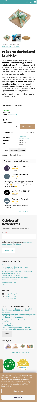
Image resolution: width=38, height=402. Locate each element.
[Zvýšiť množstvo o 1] (16, 126)
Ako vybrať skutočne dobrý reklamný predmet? (16, 320)
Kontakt (4, 284)
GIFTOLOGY (13, 114)
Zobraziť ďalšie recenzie (27, 212)
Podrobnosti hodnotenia (11, 47)
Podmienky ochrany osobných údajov (15, 278)
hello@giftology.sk (11, 294)
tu (10, 386)
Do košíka (28, 127)
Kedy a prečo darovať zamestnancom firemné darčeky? (16, 324)
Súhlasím (18, 397)
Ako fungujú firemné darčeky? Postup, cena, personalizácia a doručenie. (17, 272)
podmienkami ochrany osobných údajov (17, 243)
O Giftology (6, 265)
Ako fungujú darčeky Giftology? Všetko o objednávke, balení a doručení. (15, 268)
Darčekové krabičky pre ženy (24, 137)
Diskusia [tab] (23, 150)
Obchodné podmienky (9, 280)
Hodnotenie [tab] (14, 150)
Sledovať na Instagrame (20, 352)
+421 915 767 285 (10, 296)
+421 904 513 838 (10, 298)
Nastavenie (18, 391)
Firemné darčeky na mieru (11, 275)
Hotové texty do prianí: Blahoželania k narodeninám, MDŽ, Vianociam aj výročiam (18, 328)
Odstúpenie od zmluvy (9, 282)
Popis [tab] (6, 150)
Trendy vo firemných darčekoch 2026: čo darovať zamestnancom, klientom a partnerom (17, 310)
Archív (7, 334)
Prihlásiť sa (9, 251)
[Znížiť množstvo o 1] (7, 126)
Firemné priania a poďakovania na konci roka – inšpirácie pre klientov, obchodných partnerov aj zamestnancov (19, 316)
